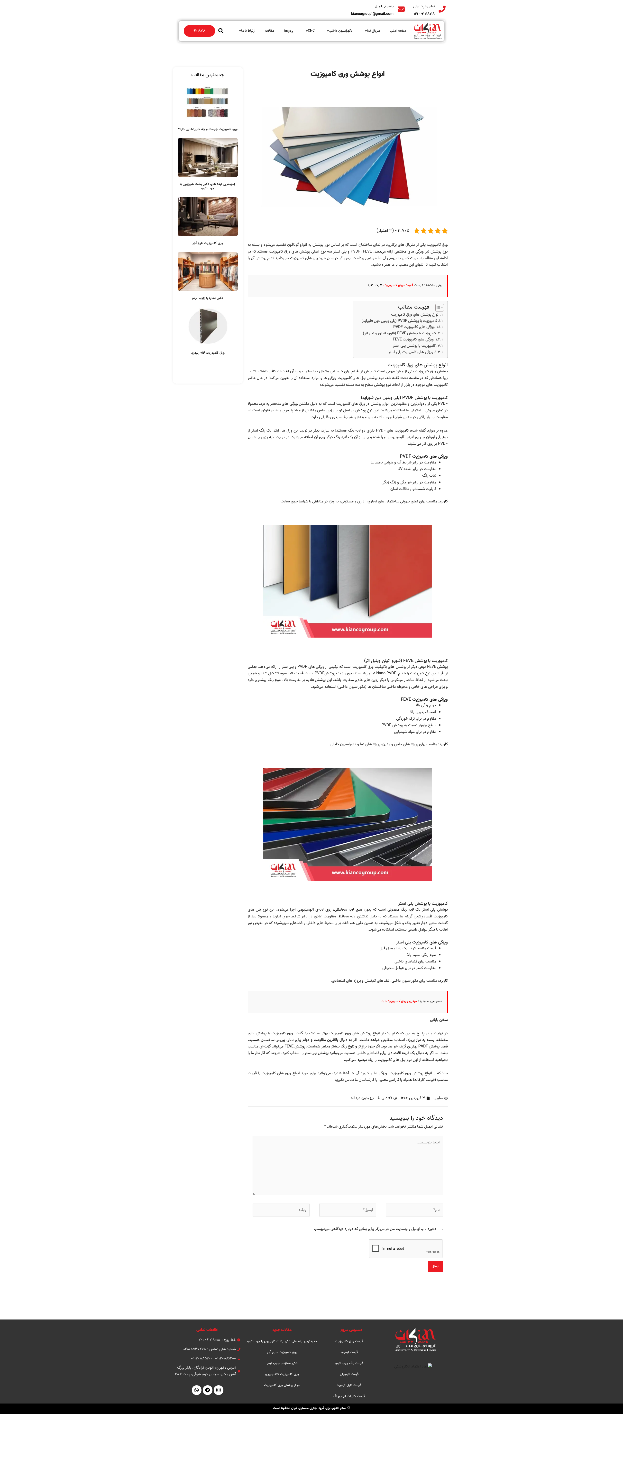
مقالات (269, 31)
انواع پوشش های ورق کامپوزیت (415, 315)
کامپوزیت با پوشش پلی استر (414, 346)
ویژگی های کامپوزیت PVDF (414, 327)
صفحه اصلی (398, 31)
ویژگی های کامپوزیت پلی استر (410, 352)
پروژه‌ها (288, 31)
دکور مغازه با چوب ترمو (207, 298)
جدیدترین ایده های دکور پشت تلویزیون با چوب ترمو (208, 186)
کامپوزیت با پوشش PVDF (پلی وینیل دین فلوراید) (399, 321)
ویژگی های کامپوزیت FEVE (413, 340)
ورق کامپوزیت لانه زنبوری (208, 353)
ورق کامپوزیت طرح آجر (207, 243)
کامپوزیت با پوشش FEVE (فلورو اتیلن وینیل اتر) (399, 333)
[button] (221, 31)
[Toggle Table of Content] (437, 307)
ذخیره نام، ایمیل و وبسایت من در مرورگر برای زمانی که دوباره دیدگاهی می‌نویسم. (375, 1229)
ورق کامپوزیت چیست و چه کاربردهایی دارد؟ (208, 129)
